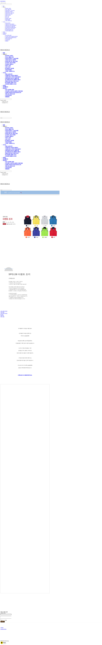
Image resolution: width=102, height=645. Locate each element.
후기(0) (1, 314)
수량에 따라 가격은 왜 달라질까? (10, 25)
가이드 (4, 21)
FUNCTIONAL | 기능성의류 (10, 10)
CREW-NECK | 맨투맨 (9, 11)
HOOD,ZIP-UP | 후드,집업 (9, 12)
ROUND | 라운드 (8, 8)
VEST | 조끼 (7, 16)
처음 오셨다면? (7, 22)
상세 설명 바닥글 (3, 313)
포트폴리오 (5, 33)
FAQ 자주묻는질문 (8, 35)
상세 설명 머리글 (3, 311)
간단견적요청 (7, 39)
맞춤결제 (6, 40)
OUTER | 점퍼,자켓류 (8, 13)
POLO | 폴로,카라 (8, 9)
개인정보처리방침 (3, 629)
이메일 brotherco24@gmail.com (10, 37)
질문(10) (2, 315)
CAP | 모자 (7, 17)
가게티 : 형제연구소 (8, 20)
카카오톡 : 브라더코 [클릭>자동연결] (11, 36)
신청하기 (2, 621)
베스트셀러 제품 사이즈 (9, 29)
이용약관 (1, 627)
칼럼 (3, 6)
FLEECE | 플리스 (8, 15)
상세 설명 (2, 312)
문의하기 (4, 34)
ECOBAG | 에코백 (8, 18)
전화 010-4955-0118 (8, 38)
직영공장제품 (7, 19)
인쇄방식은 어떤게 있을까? (9, 24)
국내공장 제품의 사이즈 (9, 30)
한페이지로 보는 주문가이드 (10, 28)
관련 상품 (2, 316)
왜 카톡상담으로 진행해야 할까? (10, 27)
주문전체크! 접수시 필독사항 (10, 26)
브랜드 (4, 31)
